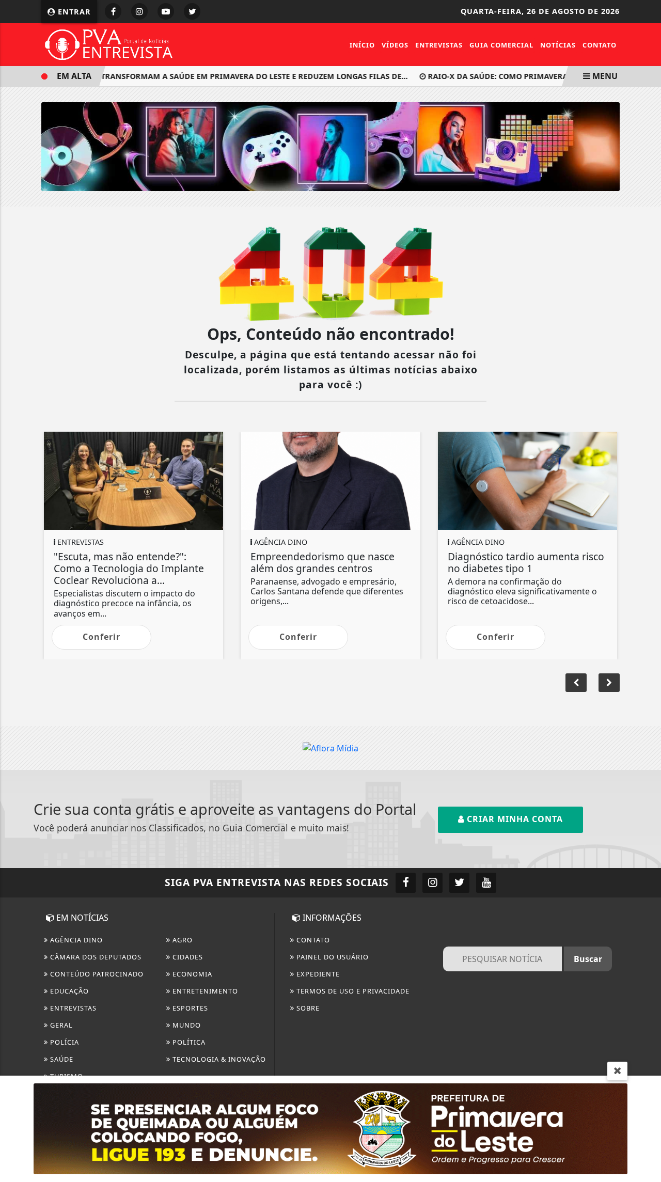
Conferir (101, 636)
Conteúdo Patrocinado (96, 974)
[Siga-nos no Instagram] (432, 883)
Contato (600, 45)
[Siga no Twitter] (192, 11)
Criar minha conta (513, 819)
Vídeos (395, 45)
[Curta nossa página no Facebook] (406, 883)
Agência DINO (75, 939)
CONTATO (312, 939)
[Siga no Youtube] (166, 11)
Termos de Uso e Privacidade (352, 991)
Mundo (185, 1025)
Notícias (558, 45)
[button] (609, 682)
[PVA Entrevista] (109, 44)
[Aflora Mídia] (330, 146)
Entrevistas (439, 45)
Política (188, 1042)
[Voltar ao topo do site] (645, 709)
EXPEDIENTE (317, 974)
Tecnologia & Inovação (218, 1059)
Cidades (186, 957)
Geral (60, 1025)
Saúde (60, 1059)
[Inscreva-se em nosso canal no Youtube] (486, 883)
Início (362, 45)
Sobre (307, 1008)
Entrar (73, 12)
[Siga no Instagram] (139, 11)
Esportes (189, 1008)
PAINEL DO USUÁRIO (331, 957)
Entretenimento (204, 991)
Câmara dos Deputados (94, 957)
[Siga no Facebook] (113, 11)
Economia (191, 974)
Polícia (63, 1042)
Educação (68, 991)
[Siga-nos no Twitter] (459, 883)
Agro (181, 939)
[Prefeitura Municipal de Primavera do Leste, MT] (330, 1127)
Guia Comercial (501, 45)
